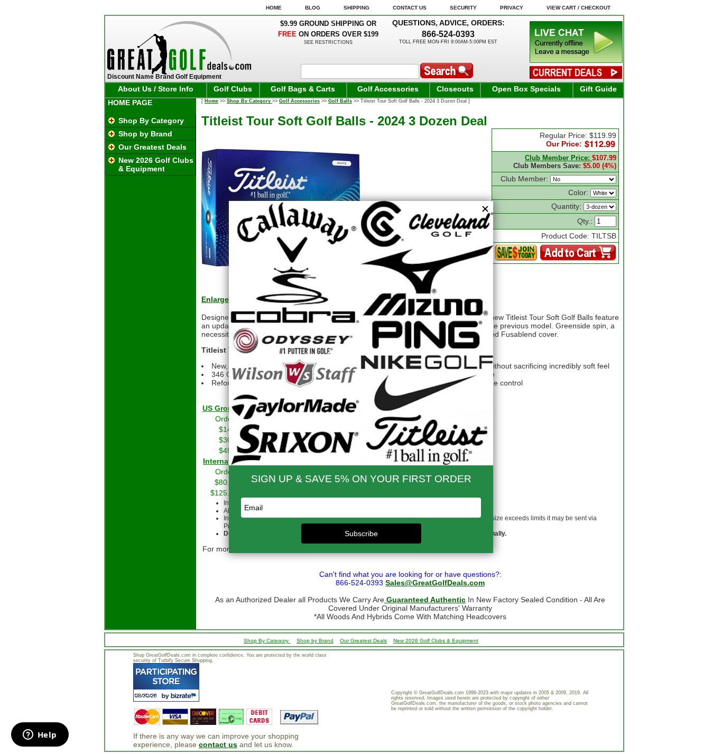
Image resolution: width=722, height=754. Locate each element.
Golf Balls (340, 101)
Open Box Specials (526, 89)
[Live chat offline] (576, 60)
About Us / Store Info (155, 89)
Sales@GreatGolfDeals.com (435, 582)
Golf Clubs (233, 89)
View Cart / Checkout (578, 8)
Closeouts (455, 89)
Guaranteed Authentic (425, 599)
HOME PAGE (130, 102)
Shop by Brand (145, 134)
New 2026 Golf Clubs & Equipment (155, 164)
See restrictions (328, 42)
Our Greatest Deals (152, 147)
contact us (218, 744)
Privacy (511, 8)
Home (211, 101)
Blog (312, 8)
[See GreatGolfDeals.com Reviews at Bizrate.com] (166, 682)
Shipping (356, 8)
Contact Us (410, 8)
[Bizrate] (184, 695)
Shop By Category (151, 120)
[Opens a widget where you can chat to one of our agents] (40, 735)
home (274, 8)
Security (463, 8)
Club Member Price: (558, 158)
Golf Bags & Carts (303, 89)
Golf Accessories (388, 89)
